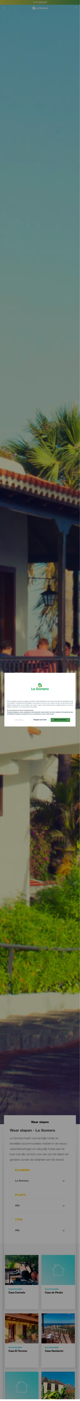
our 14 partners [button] (25, 701)
